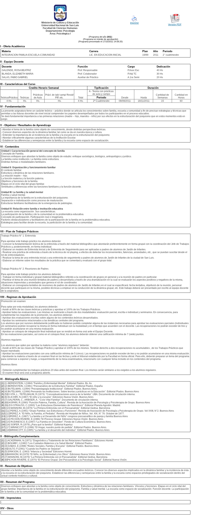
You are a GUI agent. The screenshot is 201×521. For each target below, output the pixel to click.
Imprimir (134, 23)
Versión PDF (174, 24)
